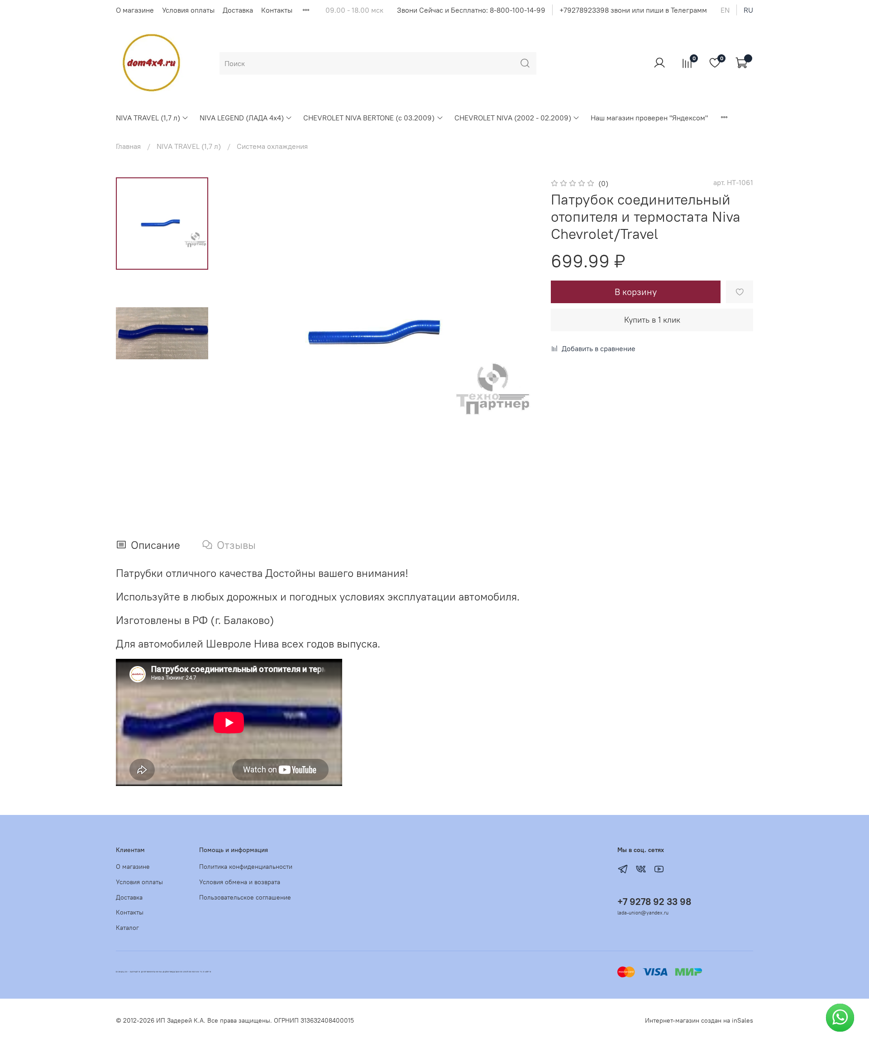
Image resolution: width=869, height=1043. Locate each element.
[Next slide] (518, 334)
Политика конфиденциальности (245, 866)
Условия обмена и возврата (239, 882)
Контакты (276, 9)
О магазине (135, 9)
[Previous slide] (241, 334)
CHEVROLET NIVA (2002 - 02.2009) (512, 117)
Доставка (238, 9)
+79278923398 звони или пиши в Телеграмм (633, 9)
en (725, 9)
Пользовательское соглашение (245, 897)
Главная (128, 146)
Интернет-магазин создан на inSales (699, 1020)
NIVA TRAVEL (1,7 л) (148, 117)
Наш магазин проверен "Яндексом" (649, 117)
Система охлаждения (272, 146)
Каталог (127, 928)
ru (748, 9)
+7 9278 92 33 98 (654, 901)
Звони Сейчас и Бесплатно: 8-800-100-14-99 (471, 9)
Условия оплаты (188, 9)
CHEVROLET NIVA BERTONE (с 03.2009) (368, 117)
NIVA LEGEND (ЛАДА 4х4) (242, 117)
